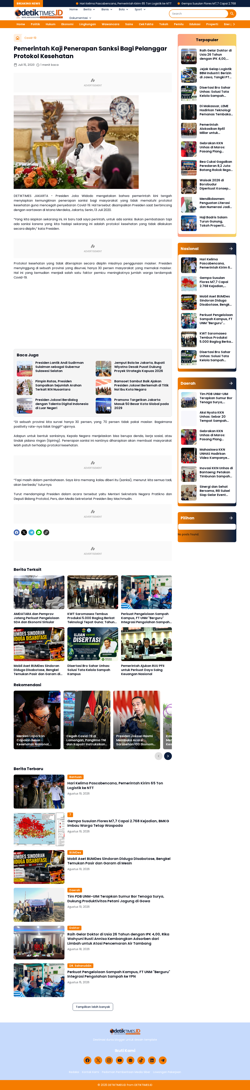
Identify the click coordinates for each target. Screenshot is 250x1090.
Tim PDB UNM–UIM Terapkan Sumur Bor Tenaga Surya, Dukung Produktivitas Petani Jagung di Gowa (115, 898)
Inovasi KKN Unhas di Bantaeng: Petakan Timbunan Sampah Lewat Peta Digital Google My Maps (216, 472)
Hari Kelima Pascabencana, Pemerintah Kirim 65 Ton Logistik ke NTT (90, 3)
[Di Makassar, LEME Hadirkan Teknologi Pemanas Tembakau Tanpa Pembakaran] (189, 112)
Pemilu (179, 24)
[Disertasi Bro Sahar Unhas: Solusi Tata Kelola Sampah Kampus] (92, 644)
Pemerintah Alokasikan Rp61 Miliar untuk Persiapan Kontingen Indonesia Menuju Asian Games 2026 (216, 129)
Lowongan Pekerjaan (167, 1072)
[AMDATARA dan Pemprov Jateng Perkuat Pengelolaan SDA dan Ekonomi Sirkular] (39, 592)
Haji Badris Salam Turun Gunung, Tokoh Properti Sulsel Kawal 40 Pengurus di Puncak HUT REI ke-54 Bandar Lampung (215, 221)
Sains (129, 24)
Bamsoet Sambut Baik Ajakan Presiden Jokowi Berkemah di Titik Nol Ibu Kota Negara (141, 385)
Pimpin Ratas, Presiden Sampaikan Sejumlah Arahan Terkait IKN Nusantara (58, 385)
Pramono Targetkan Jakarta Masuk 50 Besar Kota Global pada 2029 (141, 404)
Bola (122, 9)
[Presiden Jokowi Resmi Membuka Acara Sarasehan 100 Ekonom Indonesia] (136, 720)
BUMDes (75, 852)
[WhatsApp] (39, 532)
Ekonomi (67, 24)
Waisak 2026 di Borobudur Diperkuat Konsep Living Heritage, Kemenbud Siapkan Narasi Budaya (215, 184)
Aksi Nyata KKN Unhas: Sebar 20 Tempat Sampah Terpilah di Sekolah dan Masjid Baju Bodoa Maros (215, 417)
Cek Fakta (146, 24)
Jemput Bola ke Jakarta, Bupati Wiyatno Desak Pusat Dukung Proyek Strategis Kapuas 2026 (139, 367)
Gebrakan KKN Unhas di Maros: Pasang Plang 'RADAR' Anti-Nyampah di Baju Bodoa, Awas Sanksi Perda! (216, 147)
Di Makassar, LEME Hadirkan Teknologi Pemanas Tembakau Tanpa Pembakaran (216, 110)
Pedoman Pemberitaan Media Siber (126, 1072)
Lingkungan (87, 24)
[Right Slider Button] (232, 24)
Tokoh (163, 24)
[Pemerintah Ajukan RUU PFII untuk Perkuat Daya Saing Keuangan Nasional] (146, 644)
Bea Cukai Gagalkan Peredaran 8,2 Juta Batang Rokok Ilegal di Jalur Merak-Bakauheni (216, 166)
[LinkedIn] (152, 1060)
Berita (87, 9)
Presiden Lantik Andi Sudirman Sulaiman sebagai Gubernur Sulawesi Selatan (59, 367)
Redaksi (74, 1072)
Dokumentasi (79, 18)
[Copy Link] (46, 532)
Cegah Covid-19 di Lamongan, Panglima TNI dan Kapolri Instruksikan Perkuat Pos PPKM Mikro (86, 740)
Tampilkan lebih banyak (93, 1007)
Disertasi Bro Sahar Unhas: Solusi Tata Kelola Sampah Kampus (88, 670)
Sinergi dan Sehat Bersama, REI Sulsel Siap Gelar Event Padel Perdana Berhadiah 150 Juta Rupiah (215, 491)
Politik (35, 24)
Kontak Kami (90, 1072)
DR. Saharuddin (80, 966)
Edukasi (194, 24)
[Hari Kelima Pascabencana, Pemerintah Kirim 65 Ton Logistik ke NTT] (39, 791)
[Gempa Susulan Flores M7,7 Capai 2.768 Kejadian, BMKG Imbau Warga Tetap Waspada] (39, 829)
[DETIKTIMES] (39, 14)
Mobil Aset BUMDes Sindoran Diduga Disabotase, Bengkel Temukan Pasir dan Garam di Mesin (37, 670)
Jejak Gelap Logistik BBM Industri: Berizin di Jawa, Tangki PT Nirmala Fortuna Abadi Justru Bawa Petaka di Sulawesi (216, 73)
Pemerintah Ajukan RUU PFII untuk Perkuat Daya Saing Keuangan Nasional (142, 670)
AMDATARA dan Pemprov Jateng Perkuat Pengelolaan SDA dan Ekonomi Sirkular (36, 618)
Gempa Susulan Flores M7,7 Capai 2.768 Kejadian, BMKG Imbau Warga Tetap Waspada (118, 823)
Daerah (74, 890)
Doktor (74, 928)
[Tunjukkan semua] (231, 248)
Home (74, 9)
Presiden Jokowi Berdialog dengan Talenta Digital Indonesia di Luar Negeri (61, 404)
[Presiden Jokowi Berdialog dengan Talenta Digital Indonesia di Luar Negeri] (24, 406)
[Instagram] (109, 1060)
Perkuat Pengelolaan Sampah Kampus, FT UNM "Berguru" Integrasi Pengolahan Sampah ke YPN (145, 618)
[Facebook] (17, 532)
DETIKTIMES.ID (117, 1085)
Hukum (50, 24)
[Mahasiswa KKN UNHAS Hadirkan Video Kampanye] (189, 455)
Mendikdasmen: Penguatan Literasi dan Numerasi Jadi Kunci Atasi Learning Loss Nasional (216, 203)
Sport (138, 9)
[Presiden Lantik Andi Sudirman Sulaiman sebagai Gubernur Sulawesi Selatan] (24, 368)
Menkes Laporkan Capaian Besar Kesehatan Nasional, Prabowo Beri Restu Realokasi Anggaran (33, 740)
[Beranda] (17, 38)
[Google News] (130, 1060)
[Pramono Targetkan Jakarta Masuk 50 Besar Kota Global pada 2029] (103, 406)
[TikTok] (141, 1060)
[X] (24, 532)
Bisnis (105, 9)
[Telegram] (31, 532)
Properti (212, 24)
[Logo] (125, 1031)
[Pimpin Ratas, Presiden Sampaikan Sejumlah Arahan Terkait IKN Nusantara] (24, 387)
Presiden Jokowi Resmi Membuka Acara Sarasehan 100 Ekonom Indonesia (134, 740)
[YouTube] (120, 1060)
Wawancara (110, 24)
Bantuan (75, 777)
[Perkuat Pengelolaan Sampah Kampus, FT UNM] (146, 592)
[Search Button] (232, 14)
